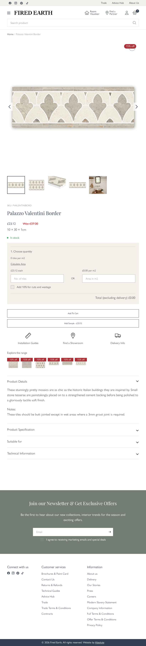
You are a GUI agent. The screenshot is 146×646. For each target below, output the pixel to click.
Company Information (99, 608)
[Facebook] (10, 3)
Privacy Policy (94, 625)
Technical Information (21, 453)
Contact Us (47, 579)
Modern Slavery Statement (101, 602)
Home (10, 34)
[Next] (136, 107)
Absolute (99, 642)
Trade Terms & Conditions (56, 608)
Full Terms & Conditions (100, 613)
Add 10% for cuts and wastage (34, 287)
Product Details (17, 381)
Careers (91, 596)
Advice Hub (118, 2)
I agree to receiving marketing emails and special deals (76, 539)
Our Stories (93, 585)
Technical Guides (50, 590)
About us (92, 573)
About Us (134, 2)
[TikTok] (27, 3)
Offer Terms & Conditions (101, 619)
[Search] (134, 23)
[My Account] (127, 13)
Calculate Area (18, 264)
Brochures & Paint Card (54, 573)
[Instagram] (16, 3)
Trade (104, 2)
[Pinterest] (21, 3)
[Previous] (9, 107)
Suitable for (14, 441)
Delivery (91, 579)
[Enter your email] (109, 532)
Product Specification (21, 429)
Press (90, 590)
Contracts (47, 613)
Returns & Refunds (51, 585)
